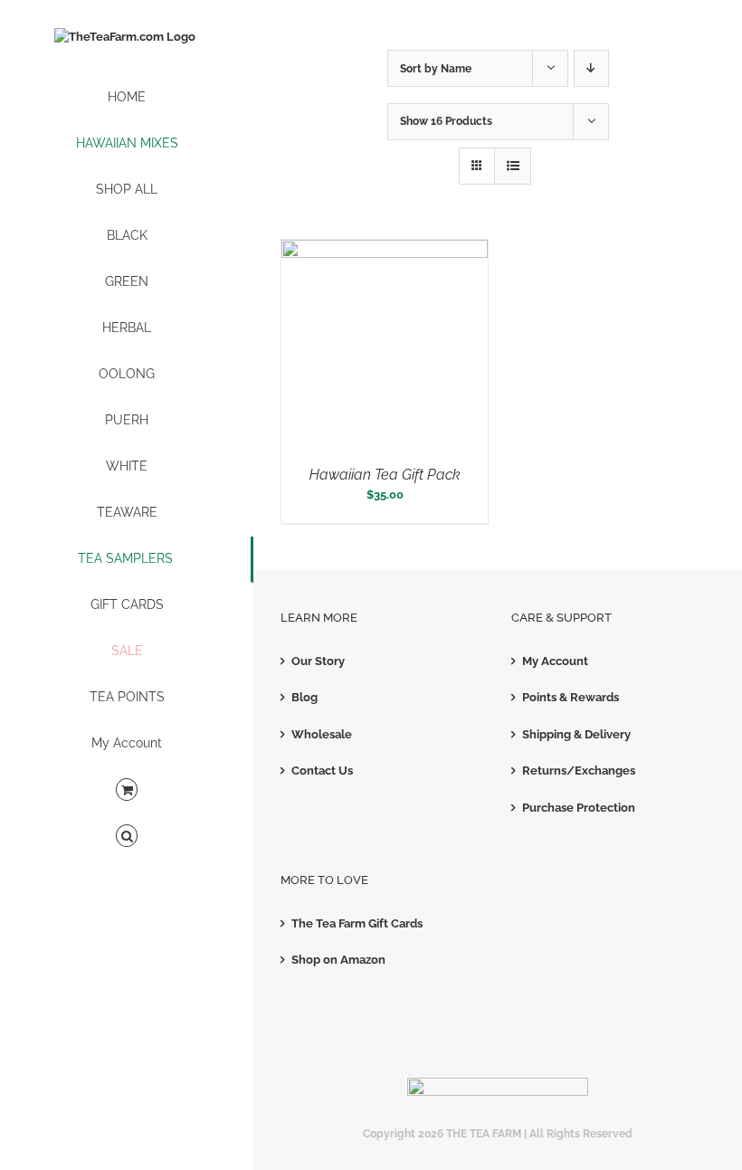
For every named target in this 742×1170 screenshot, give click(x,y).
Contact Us (322, 770)
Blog (304, 697)
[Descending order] (591, 68)
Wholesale (321, 734)
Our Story (318, 661)
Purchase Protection (578, 807)
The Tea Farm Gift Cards (357, 923)
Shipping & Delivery (576, 734)
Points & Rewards (570, 697)
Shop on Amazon (338, 959)
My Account (555, 661)
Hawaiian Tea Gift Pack (385, 474)
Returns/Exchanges (578, 770)
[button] (126, 836)
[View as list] (512, 166)
